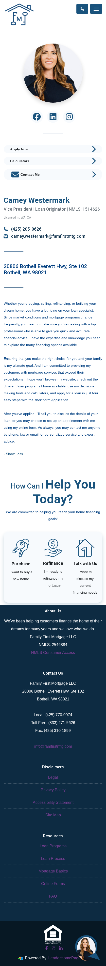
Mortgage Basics (53, 871)
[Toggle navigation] (96, 9)
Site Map (53, 815)
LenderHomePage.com (68, 958)
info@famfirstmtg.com (53, 746)
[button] (13, 454)
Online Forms (53, 884)
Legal (53, 777)
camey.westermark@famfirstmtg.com (47, 236)
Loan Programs (53, 846)
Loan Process (53, 858)
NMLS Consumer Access (53, 652)
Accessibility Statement (53, 802)
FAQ (53, 896)
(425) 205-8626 (25, 229)
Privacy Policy (53, 790)
